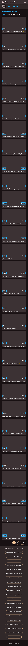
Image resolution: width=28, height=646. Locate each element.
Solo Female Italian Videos (14, 611)
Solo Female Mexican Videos (14, 624)
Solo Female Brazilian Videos (14, 565)
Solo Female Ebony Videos (14, 590)
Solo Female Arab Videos (14, 556)
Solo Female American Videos (14, 552)
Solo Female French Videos (14, 599)
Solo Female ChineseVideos (14, 578)
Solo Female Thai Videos (14, 637)
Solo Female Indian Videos (14, 607)
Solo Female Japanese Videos (14, 616)
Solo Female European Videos (14, 594)
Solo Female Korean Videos (14, 620)
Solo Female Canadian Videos (14, 573)
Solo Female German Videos (14, 603)
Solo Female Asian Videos (14, 561)
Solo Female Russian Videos (14, 628)
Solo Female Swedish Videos (14, 632)
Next (22, 543)
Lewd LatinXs (10, 2)
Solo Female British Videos (14, 569)
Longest (9, 14)
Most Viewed (17, 14)
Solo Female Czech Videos (14, 582)
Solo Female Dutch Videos (14, 586)
